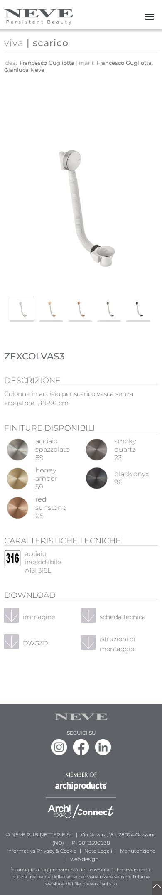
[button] (149, 16)
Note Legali (98, 851)
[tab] (22, 309)
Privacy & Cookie (56, 851)
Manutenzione (137, 851)
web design (84, 859)
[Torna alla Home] (38, 16)
